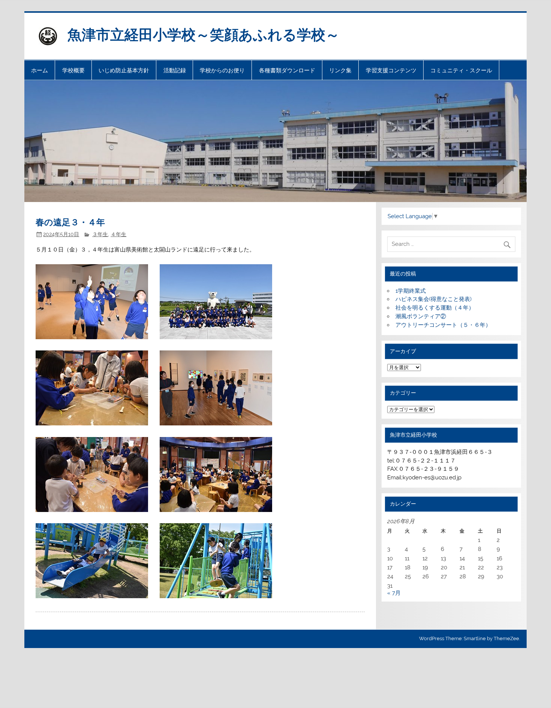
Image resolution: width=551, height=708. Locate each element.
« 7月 (394, 593)
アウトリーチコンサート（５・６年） (443, 325)
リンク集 (340, 70)
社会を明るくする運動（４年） (434, 307)
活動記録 (174, 70)
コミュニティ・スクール (461, 70)
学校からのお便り (222, 70)
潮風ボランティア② (420, 316)
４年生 (118, 234)
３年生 (100, 234)
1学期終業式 (410, 290)
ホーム (39, 70)
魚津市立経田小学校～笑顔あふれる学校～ (203, 33)
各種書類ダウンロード (287, 70)
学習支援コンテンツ (391, 70)
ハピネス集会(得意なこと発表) (433, 299)
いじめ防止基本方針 (124, 70)
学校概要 (73, 70)
